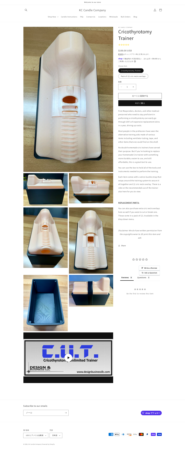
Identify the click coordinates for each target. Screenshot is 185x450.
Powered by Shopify (48, 444)
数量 (120, 82)
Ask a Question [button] (150, 273)
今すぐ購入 (140, 103)
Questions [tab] (141, 277)
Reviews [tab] (125, 277)
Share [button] (123, 245)
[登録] (65, 413)
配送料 (120, 54)
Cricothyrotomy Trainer (131, 70)
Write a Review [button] (150, 268)
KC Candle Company (35, 444)
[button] (26, 10)
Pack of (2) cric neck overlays (133, 76)
